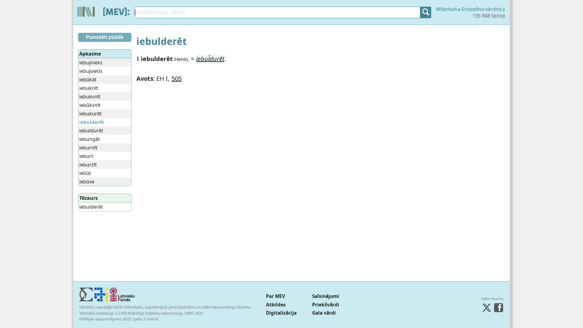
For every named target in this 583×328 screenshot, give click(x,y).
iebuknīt (88, 88)
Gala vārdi (324, 313)
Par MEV (275, 296)
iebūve (86, 181)
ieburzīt (88, 164)
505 (177, 78)
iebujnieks (91, 62)
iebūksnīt (90, 105)
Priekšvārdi (325, 305)
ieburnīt (88, 147)
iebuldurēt (91, 130)
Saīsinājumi (325, 296)
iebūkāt (88, 79)
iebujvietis (90, 71)
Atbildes (276, 305)
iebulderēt (91, 206)
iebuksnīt (90, 96)
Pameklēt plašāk (105, 37)
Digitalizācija (281, 313)
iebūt (85, 173)
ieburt (86, 156)
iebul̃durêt (210, 59)
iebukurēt (90, 113)
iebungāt (89, 139)
